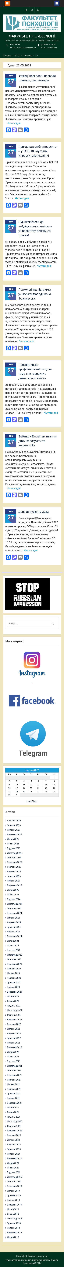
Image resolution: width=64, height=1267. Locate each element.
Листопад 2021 (14, 1066)
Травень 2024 (14, 927)
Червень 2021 (14, 1089)
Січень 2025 (13, 894)
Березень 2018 (14, 1232)
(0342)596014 (15, 45)
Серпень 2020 (14, 1135)
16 (9, 788)
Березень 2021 (14, 1103)
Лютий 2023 (13, 996)
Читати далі (14, 123)
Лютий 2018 (13, 1237)
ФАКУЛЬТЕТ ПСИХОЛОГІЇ (32, 36)
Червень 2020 (14, 1144)
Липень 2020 (13, 1140)
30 (9, 795)
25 (24, 791)
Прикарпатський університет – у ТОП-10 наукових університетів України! (37, 151)
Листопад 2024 (14, 904)
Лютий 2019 (13, 1209)
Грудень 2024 (13, 899)
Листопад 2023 (14, 955)
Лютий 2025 (13, 890)
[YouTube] (37, 10)
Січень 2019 (13, 1214)
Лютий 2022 (13, 1052)
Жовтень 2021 (14, 1070)
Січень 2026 (13, 844)
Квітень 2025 (13, 881)
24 (17, 791)
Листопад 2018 (14, 1218)
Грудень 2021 (13, 1061)
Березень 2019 (14, 1205)
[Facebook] (26, 10)
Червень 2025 (14, 871)
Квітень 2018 (13, 1228)
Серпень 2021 (14, 1080)
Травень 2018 (14, 1223)
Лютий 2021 (13, 1107)
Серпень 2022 (14, 1024)
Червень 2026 (14, 820)
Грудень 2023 (13, 950)
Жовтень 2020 (14, 1126)
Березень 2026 (14, 834)
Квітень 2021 (13, 1098)
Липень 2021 (13, 1084)
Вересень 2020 (14, 1130)
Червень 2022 (14, 1033)
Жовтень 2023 (14, 959)
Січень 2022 (13, 1056)
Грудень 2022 (13, 1006)
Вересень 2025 (14, 862)
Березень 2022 (14, 1047)
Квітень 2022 (13, 1043)
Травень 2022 (14, 1038)
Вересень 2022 (14, 1019)
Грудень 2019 (13, 1172)
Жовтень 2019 (14, 1181)
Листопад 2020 (14, 1121)
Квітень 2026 (13, 830)
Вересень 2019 (14, 1186)
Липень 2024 (13, 918)
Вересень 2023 (14, 964)
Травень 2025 (14, 876)
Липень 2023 (13, 973)
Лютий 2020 (13, 1163)
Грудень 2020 (13, 1117)
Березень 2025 (14, 885)
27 (38, 791)
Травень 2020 (14, 1149)
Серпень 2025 (14, 867)
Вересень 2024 (14, 913)
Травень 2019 (14, 1195)
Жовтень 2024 (14, 908)
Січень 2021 (13, 1112)
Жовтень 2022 (14, 1015)
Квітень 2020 (13, 1154)
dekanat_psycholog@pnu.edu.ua (23, 48)
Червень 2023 (14, 978)
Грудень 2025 (13, 848)
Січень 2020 (13, 1168)
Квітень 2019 (13, 1200)
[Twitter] (32, 10)
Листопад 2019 (14, 1177)
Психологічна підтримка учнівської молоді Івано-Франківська (35, 294)
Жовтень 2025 (14, 857)
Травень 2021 (14, 1093)
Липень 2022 (13, 1029)
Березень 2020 (14, 1158)
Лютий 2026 (13, 839)
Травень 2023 (14, 982)
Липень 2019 (13, 1191)
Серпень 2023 (14, 968)
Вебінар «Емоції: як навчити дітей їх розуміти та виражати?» (37, 441)
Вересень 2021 (14, 1075)
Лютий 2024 (13, 941)
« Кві (28, 801)
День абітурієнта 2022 (33, 511)
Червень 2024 (14, 922)
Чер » (35, 801)
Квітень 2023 (13, 987)
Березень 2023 (14, 992)
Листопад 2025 (14, 853)
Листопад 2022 (14, 1010)
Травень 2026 (14, 825)
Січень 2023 (13, 1001)
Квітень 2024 (13, 931)
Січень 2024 (13, 945)
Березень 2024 (14, 936)
